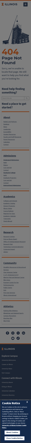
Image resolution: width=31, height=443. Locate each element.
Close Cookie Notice (14, 438)
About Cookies (12, 432)
